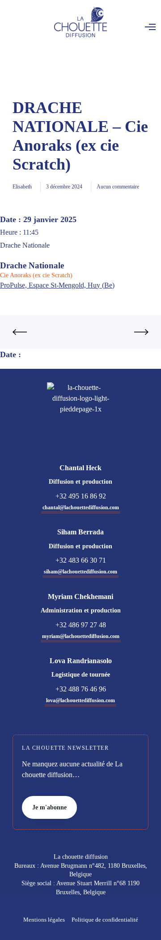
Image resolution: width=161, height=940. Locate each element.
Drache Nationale (32, 265)
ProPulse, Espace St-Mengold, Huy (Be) (57, 285)
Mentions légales (44, 919)
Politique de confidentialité (105, 919)
